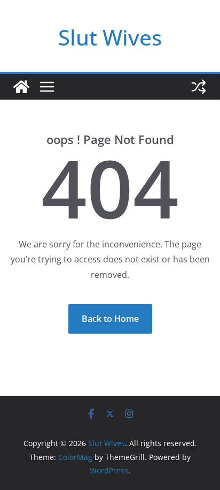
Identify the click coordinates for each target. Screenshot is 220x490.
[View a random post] (198, 87)
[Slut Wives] (21, 87)
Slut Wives (110, 37)
